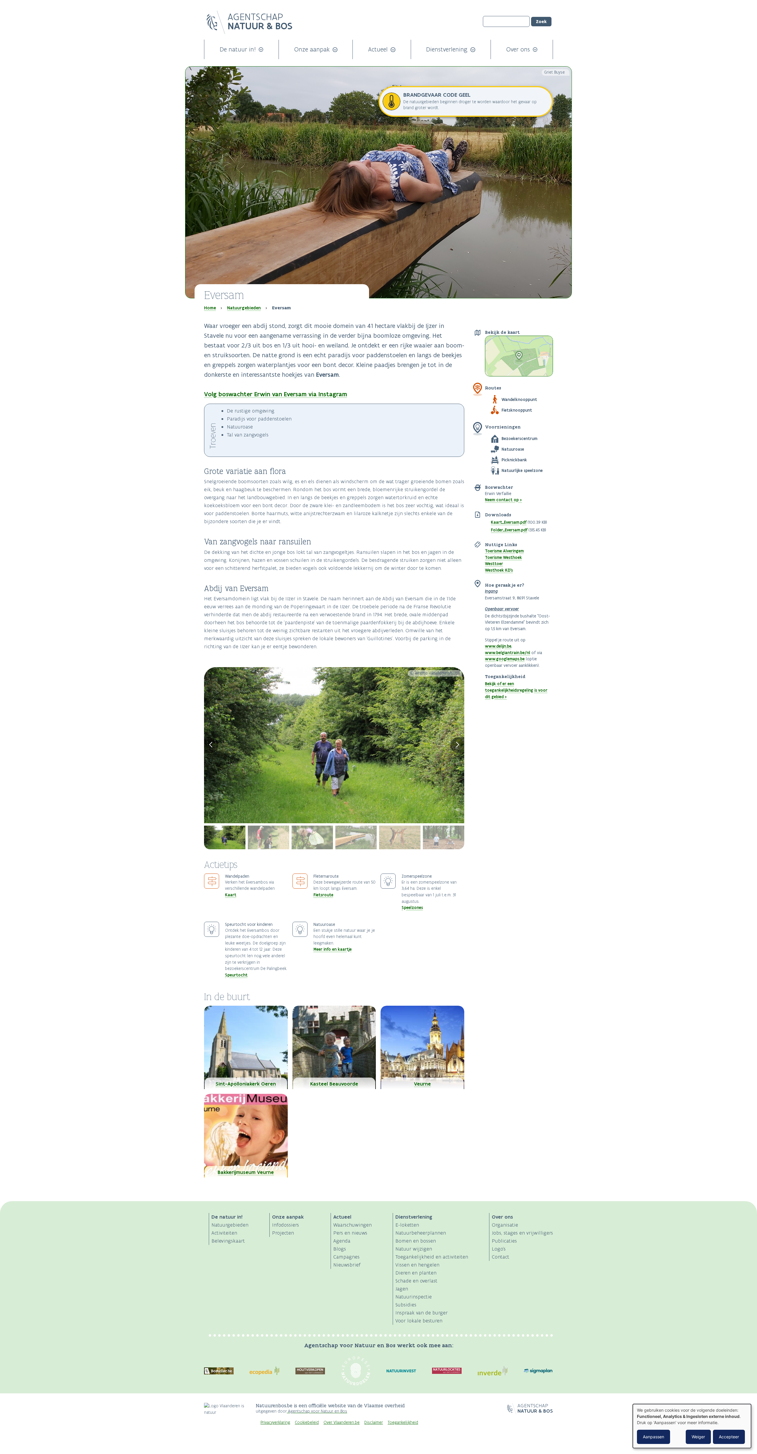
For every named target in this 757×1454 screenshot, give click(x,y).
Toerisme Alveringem (504, 551)
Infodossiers (285, 1225)
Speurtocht (236, 975)
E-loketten (407, 1225)
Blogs (339, 1249)
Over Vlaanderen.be (341, 1422)
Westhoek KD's (499, 570)
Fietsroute (323, 894)
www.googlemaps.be (505, 659)
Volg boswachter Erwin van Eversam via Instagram (275, 394)
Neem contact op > (503, 499)
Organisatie (505, 1225)
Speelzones (412, 907)
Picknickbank (514, 459)
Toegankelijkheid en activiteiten (431, 1257)
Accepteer (729, 1436)
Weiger (698, 1436)
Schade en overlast (416, 1280)
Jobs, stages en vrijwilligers (522, 1233)
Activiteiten (224, 1233)
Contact (500, 1257)
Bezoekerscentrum (519, 438)
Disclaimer (373, 1422)
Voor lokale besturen (418, 1320)
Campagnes (346, 1257)
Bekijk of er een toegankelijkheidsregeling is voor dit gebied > (516, 690)
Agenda (341, 1241)
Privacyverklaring (275, 1422)
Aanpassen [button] (653, 1436)
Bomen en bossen (415, 1241)
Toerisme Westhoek (503, 557)
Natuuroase (513, 449)
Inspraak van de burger (421, 1312)
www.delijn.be (498, 646)
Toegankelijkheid (403, 1422)
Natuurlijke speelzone (522, 470)
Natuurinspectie (413, 1296)
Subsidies (405, 1304)
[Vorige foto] (211, 745)
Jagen (401, 1288)
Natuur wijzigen (413, 1249)
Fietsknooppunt (517, 410)
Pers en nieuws (350, 1233)
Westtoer (494, 563)
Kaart (230, 894)
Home (210, 308)
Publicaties (504, 1241)
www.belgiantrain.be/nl (507, 652)
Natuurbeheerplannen (420, 1233)
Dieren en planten (415, 1272)
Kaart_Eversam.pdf (508, 522)
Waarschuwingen (352, 1225)
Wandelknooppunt (519, 399)
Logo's (499, 1249)
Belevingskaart (228, 1241)
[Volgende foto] (457, 745)
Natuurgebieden (244, 308)
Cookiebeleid (307, 1422)
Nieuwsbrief (346, 1264)
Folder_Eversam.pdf (509, 530)
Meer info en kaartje (332, 949)
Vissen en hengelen (417, 1264)
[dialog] (692, 1426)
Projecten (283, 1233)
